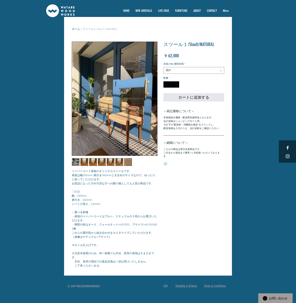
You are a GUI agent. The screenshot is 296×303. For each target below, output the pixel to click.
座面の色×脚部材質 (174, 64)
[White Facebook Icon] (287, 147)
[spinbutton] (171, 84)
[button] (284, 9)
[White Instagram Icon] (287, 156)
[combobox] (193, 70)
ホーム (76, 29)
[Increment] (176, 84)
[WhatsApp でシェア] (166, 164)
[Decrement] (166, 84)
